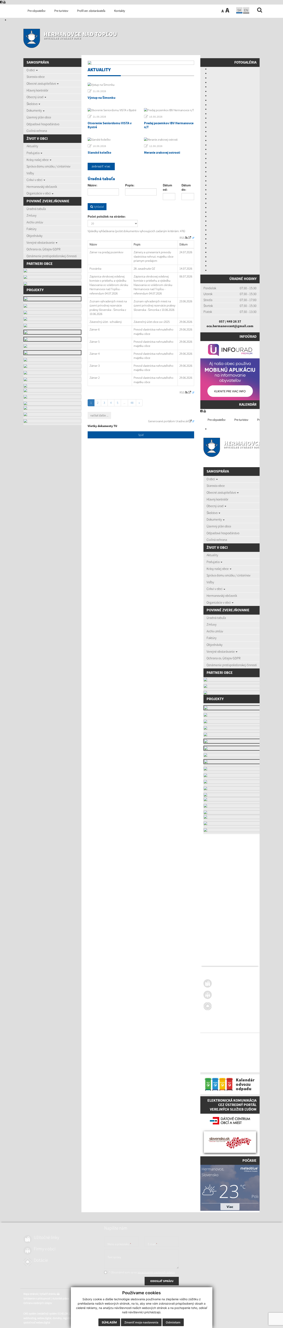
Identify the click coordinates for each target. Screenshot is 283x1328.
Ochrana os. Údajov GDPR (43, 249)
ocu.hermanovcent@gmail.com (230, 326)
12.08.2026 (155, 146)
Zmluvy (31, 215)
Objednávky (34, 236)
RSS (182, 238)
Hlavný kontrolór (37, 90)
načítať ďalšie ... (99, 415)
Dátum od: (167, 187)
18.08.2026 (155, 116)
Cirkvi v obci (35, 180)
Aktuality (32, 146)
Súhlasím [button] (109, 1322)
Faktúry (31, 229)
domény (237, 1062)
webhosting (209, 1062)
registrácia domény (253, 1062)
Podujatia (33, 153)
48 (132, 403)
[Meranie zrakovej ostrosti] (169, 139)
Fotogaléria (245, 62)
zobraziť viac (101, 166)
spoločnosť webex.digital (216, 1067)
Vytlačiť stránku (228, 1038)
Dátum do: (186, 187)
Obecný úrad (35, 97)
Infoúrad (247, 336)
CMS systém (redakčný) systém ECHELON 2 (226, 1058)
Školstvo (32, 104)
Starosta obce (36, 77)
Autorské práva (240, 1043)
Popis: (129, 185)
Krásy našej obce (38, 160)
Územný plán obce (39, 117)
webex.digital (224, 1062)
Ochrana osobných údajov (217, 1047)
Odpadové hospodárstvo (43, 124)
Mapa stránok (210, 1038)
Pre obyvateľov (216, 420)
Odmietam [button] (173, 1322)
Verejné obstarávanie (41, 242)
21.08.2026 (99, 91)
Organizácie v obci (39, 193)
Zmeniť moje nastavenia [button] (141, 1322)
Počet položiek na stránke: (107, 216)
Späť (141, 435)
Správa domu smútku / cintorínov (48, 166)
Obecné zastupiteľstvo (42, 83)
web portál (257, 1058)
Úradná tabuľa (36, 209)
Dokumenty (34, 110)
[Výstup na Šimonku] (141, 84)
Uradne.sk (182, 421)
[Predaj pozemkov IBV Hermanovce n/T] (169, 110)
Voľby (30, 173)
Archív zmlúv (35, 222)
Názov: (92, 185)
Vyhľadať (98, 207)
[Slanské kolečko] (113, 139)
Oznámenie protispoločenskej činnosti (52, 256)
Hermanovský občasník (42, 187)
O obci (31, 70)
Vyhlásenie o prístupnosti (217, 1043)
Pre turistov (241, 420)
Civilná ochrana (37, 131)
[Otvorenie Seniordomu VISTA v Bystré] (113, 110)
